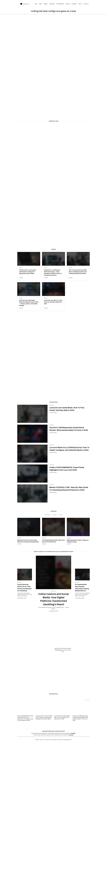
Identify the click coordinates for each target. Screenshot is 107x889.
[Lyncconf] (25, 4)
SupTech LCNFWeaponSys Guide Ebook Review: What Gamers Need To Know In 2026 (80, 718)
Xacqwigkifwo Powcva (22, 598)
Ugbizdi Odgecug (53, 412)
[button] (22, 156)
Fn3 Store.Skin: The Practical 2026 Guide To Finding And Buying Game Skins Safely (44, 717)
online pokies (59, 650)
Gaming (20, 267)
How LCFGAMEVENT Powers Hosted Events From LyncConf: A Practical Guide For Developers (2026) (25, 718)
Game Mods (51, 405)
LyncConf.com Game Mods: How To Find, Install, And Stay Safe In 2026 (62, 717)
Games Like (19, 582)
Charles (21, 277)
